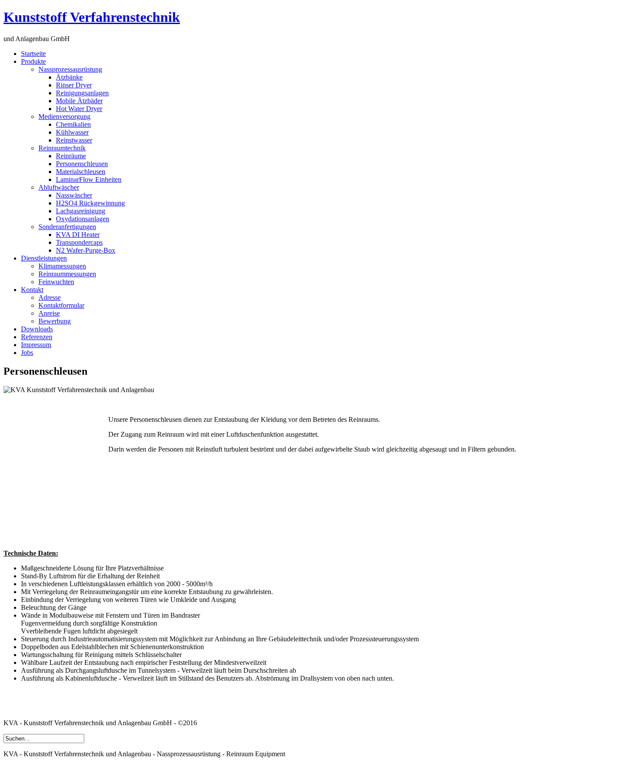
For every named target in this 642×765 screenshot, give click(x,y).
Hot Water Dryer (79, 108)
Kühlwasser (72, 132)
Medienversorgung (64, 116)
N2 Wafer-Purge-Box (85, 250)
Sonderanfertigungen (67, 226)
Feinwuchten (56, 281)
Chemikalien (73, 124)
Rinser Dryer (74, 85)
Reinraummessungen (67, 274)
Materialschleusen (80, 171)
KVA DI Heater (78, 234)
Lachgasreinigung (80, 211)
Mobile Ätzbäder (79, 100)
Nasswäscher (74, 195)
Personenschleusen (82, 163)
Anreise (49, 313)
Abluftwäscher (58, 187)
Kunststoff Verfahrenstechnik (91, 17)
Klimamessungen (62, 266)
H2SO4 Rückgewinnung (90, 203)
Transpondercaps (79, 242)
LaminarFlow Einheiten (88, 179)
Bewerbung (54, 321)
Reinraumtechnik (62, 148)
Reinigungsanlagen (82, 93)
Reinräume (71, 156)
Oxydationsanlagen (82, 219)
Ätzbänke (69, 77)
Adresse (49, 297)
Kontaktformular (61, 305)
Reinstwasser (74, 140)
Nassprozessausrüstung (70, 69)
